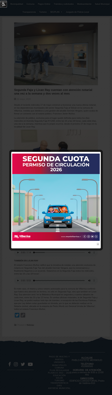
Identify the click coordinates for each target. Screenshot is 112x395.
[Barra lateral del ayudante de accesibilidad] (3, 4)
